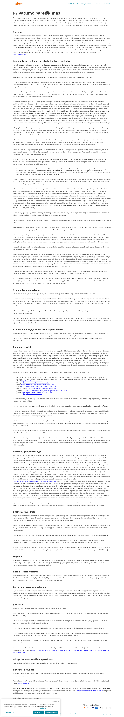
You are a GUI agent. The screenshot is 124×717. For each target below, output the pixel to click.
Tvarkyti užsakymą (86, 4)
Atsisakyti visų (38, 712)
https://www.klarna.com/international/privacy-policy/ (38, 385)
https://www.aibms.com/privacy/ (31, 381)
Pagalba (97, 4)
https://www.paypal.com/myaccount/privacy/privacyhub (39, 386)
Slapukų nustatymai (9, 712)
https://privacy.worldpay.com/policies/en (36, 383)
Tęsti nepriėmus (55, 701)
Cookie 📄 (43, 708)
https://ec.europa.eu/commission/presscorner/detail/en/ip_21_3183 (34, 481)
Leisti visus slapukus (51, 712)
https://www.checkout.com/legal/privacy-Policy (41, 388)
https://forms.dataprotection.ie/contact (90, 691)
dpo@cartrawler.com (19, 54)
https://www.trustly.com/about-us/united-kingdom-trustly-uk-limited (45, 390)
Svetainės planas (83, 714)
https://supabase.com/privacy (32, 394)
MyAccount (106, 4)
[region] (30, 707)
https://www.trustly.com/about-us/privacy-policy (37, 392)
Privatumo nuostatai (65, 714)
